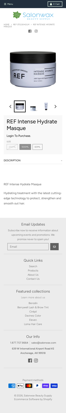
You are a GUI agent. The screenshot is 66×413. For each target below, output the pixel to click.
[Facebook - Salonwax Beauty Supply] (29, 31)
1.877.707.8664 (19, 342)
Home (7, 24)
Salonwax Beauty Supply (38, 395)
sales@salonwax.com (43, 342)
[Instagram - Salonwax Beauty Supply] (36, 31)
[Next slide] (55, 106)
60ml (37, 147)
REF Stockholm (21, 24)
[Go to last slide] (10, 106)
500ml (25, 147)
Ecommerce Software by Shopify (33, 399)
